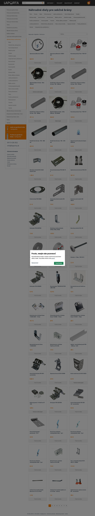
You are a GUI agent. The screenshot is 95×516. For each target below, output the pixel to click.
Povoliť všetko (59, 263)
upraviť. (53, 258)
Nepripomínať (35, 263)
